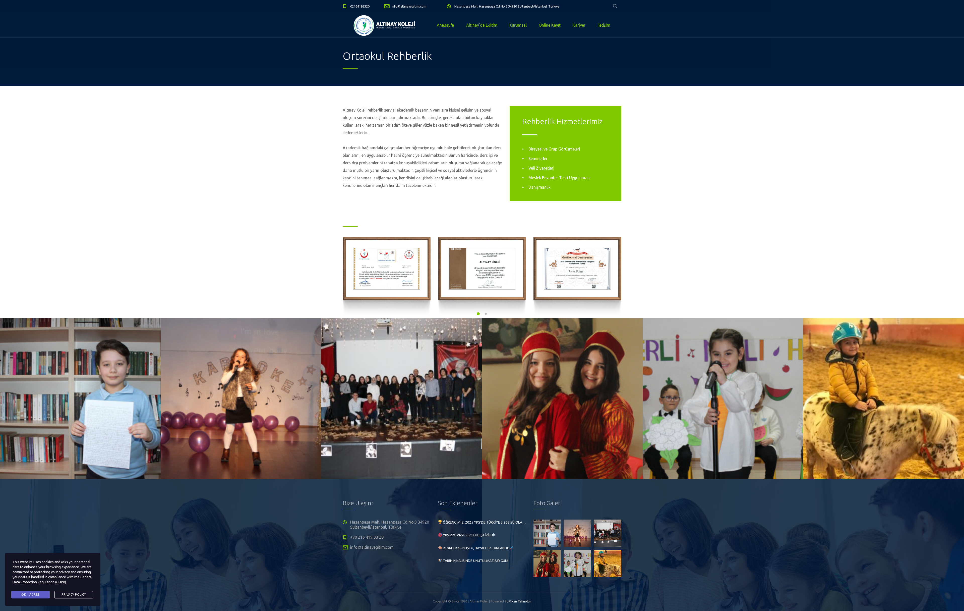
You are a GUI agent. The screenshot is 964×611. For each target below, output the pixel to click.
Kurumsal (518, 25)
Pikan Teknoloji (520, 601)
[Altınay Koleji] (385, 25)
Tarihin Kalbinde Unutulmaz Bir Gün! (475, 561)
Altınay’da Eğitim (481, 25)
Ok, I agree (30, 594)
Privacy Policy (74, 594)
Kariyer (579, 25)
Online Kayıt (550, 25)
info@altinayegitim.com (409, 6)
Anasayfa (445, 25)
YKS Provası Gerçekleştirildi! (468, 535)
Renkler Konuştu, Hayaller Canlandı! (475, 548)
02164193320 (360, 6)
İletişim (603, 25)
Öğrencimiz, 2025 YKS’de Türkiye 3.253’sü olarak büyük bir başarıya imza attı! (484, 522)
